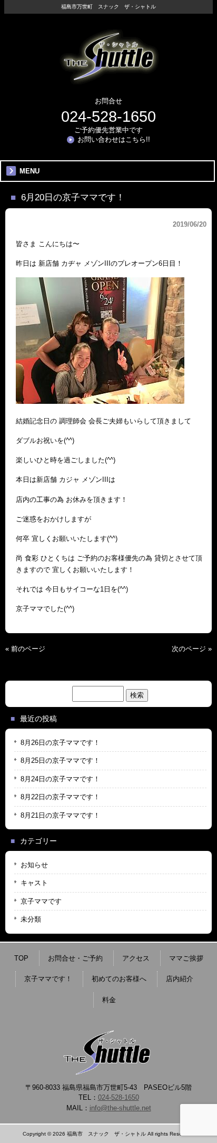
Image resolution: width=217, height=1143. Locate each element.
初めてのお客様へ (119, 979)
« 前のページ (25, 649)
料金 (109, 1000)
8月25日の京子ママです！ (60, 760)
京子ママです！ (48, 979)
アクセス (136, 958)
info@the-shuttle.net (120, 1108)
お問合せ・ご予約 (75, 958)
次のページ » (192, 649)
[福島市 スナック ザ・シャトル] (108, 80)
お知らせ (34, 865)
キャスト (34, 883)
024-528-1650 (108, 116)
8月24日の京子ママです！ (60, 779)
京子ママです (41, 901)
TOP (21, 958)
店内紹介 (179, 979)
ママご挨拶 (186, 958)
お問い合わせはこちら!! (113, 139)
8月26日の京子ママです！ (60, 743)
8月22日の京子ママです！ (60, 797)
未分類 (31, 919)
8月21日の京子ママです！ (60, 815)
